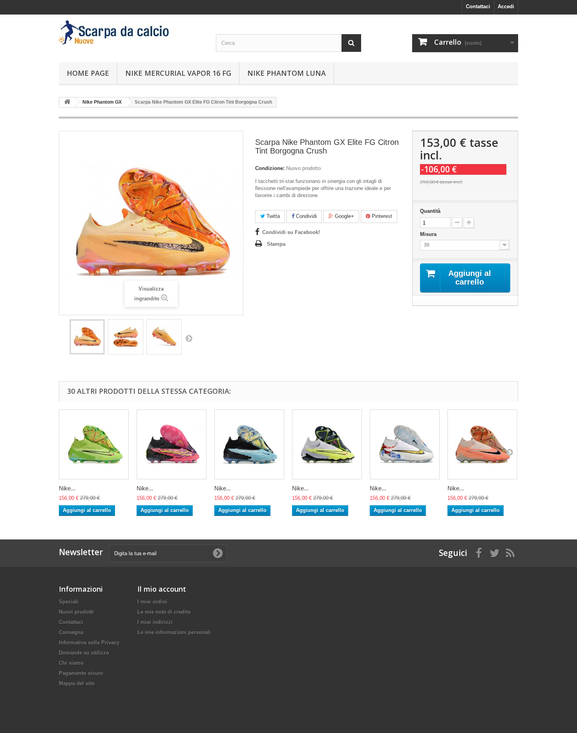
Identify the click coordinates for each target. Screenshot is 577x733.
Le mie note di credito (164, 612)
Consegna (71, 632)
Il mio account (161, 589)
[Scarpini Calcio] (131, 32)
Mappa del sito (77, 683)
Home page (88, 73)
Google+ (343, 216)
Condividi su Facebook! (291, 232)
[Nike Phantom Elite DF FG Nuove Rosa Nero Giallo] (171, 444)
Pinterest (381, 216)
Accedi (506, 6)
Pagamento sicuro (81, 673)
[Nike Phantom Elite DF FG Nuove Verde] (94, 444)
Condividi (305, 216)
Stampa (276, 244)
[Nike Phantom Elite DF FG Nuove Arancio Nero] (482, 444)
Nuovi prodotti (76, 612)
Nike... (67, 488)
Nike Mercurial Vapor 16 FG (178, 73)
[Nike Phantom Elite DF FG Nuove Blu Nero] (249, 444)
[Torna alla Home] (67, 102)
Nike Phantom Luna (286, 73)
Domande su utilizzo (84, 653)
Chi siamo (71, 663)
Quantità (430, 211)
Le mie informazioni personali (174, 632)
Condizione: (270, 168)
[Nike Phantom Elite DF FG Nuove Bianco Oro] (405, 444)
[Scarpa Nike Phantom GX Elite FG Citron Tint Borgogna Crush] (87, 337)
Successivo (189, 338)
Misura (429, 234)
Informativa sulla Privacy (89, 642)
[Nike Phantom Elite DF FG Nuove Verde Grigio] (327, 444)
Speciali (69, 602)
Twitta (272, 216)
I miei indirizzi (155, 622)
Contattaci (478, 6)
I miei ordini (152, 602)
